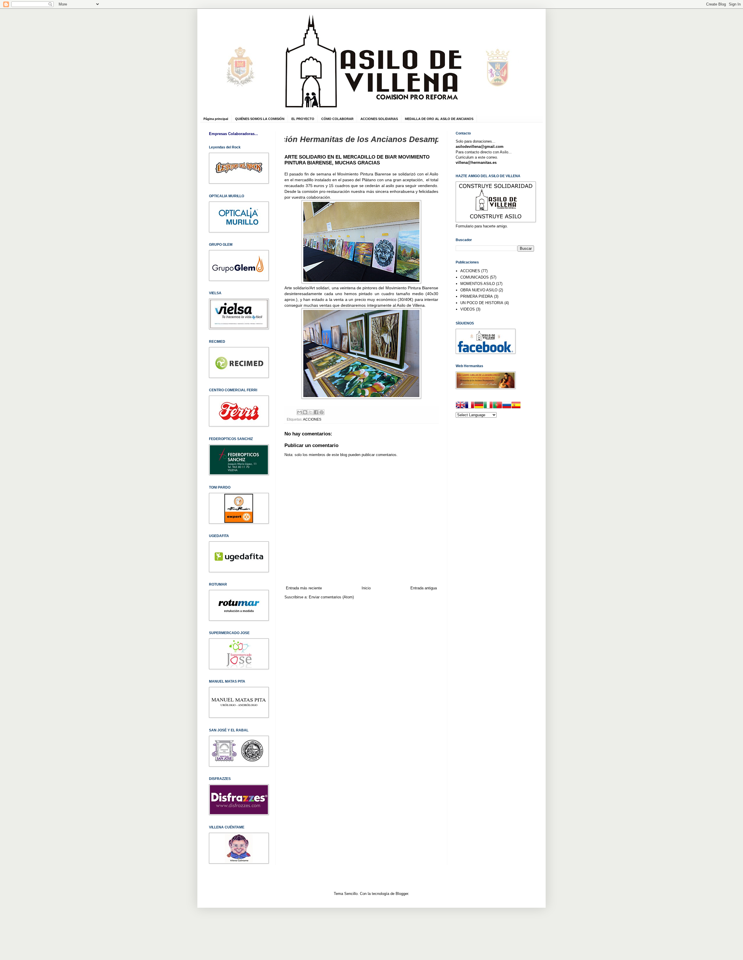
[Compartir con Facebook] (316, 412)
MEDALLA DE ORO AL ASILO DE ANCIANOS (439, 119)
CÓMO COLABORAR (337, 119)
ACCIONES (312, 419)
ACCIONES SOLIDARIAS (379, 119)
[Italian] (488, 405)
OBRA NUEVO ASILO (478, 290)
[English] (460, 405)
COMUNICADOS (474, 277)
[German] (479, 405)
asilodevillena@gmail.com (480, 146)
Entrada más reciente (304, 588)
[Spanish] (516, 405)
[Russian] (506, 405)
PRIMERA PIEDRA (476, 296)
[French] (469, 405)
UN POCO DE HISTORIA (481, 303)
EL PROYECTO (302, 119)
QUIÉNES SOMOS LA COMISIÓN (259, 119)
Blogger (402, 893)
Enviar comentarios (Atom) (331, 597)
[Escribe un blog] (305, 412)
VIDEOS (467, 309)
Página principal (215, 119)
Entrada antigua (423, 588)
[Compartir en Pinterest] (321, 412)
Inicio (366, 588)
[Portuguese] (497, 405)
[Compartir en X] (310, 412)
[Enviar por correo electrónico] (299, 412)
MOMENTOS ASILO (477, 283)
